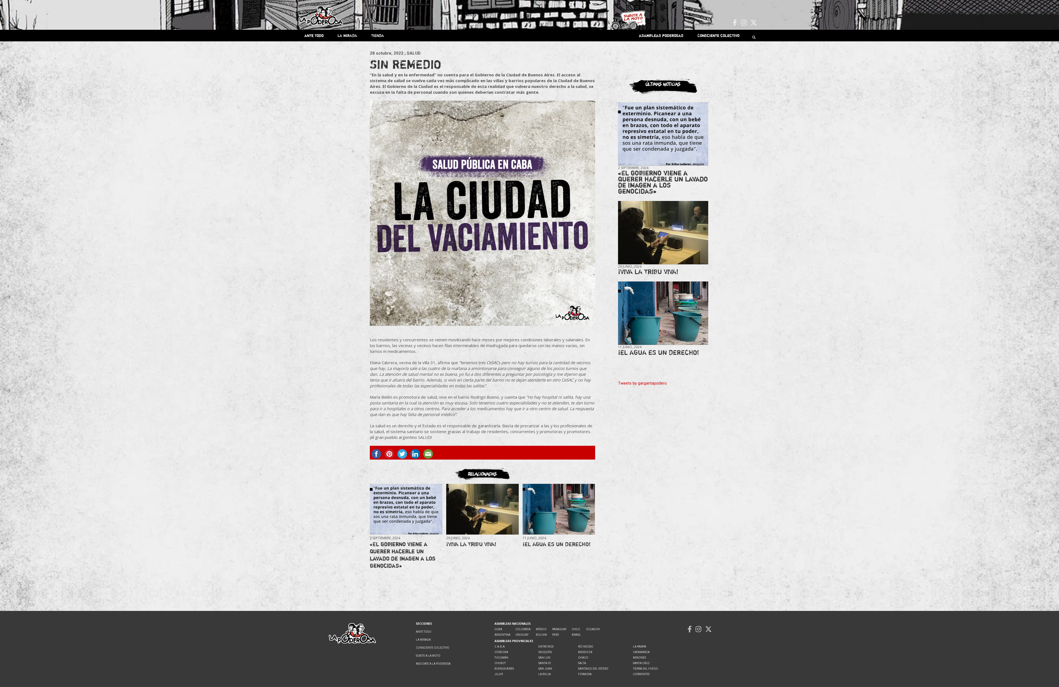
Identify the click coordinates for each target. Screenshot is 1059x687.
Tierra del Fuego (645, 668)
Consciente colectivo (718, 35)
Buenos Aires (504, 668)
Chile (576, 629)
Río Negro (585, 646)
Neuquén (545, 652)
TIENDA (377, 35)
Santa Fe (544, 663)
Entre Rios (545, 646)
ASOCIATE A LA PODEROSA (433, 663)
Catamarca (641, 652)
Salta (582, 663)
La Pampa (639, 646)
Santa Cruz (641, 663)
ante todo (313, 35)
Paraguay (559, 629)
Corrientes (641, 674)
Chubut (500, 663)
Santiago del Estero (593, 668)
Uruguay (521, 634)
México (541, 629)
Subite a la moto (428, 655)
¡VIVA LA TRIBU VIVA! (471, 544)
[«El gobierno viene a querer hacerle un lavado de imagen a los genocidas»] (406, 509)
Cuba (498, 629)
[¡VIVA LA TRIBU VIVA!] (482, 509)
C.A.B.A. (500, 646)
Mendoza (585, 652)
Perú (555, 634)
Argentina (502, 634)
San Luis (544, 657)
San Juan (545, 668)
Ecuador (593, 629)
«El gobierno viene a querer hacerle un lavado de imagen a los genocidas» (402, 555)
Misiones (639, 657)
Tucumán (501, 657)
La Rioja (544, 674)
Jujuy (498, 674)
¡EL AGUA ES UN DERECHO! (556, 544)
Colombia (523, 629)
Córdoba (501, 652)
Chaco (583, 657)
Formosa (585, 674)
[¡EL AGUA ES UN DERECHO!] (558, 509)
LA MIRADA (347, 35)
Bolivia (541, 634)
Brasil (576, 634)
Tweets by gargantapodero (642, 383)
